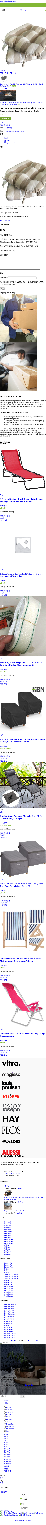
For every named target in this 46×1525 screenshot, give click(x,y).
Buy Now (5, 118)
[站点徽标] (23, 10)
